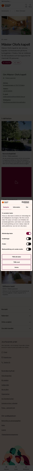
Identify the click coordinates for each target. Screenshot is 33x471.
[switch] (28, 238)
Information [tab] (16, 207)
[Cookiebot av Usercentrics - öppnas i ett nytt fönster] (23, 202)
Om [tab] (27, 207)
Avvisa (16, 267)
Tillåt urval (16, 262)
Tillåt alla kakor (16, 256)
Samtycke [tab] (6, 207)
